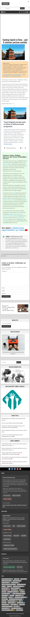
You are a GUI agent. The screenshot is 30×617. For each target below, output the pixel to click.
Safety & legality (16, 495)
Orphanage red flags (9, 545)
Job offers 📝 (5, 599)
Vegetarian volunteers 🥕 (16, 608)
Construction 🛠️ (5, 588)
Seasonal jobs (7, 539)
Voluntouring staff (16, 236)
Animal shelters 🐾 (6, 582)
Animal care (16, 579)
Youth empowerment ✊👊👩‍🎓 (8, 610)
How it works (7, 495)
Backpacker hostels (21, 584)
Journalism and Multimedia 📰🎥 (16, 599)
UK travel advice (17, 74)
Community (9, 586)
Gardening (12, 595)
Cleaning (3, 586)
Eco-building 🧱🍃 (6, 590)
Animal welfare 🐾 (15, 582)
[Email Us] (27, 12)
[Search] (29, 12)
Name (3, 287)
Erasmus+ (22, 592)
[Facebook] (21, 12)
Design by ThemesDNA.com (15, 615)
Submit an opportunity (9, 567)
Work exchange (6, 505)
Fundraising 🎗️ (5, 595)
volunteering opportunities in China (13, 228)
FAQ (14, 526)
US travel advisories (8, 74)
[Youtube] (25, 12)
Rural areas (22, 604)
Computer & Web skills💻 (18, 586)
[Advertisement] (15, 27)
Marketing (4, 601)
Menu (4, 12)
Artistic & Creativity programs (9, 584)
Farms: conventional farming (19, 593)
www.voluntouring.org (11, 246)
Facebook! (15, 247)
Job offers (19, 505)
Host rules (19, 567)
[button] (15, 308)
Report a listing (7, 498)
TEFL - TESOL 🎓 (17, 606)
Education (4, 592)
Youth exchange (19, 610)
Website (4, 293)
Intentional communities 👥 (21, 597)
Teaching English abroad (7, 606)
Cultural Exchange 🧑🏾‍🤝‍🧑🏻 (15, 588)
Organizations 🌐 (21, 603)
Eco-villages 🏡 (14, 590)
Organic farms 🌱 (12, 603)
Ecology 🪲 (21, 590)
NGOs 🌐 (20, 601)
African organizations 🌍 (7, 579)
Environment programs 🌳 (13, 592)
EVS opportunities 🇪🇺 (6, 593)
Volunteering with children (10, 548)
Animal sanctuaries (17, 581)
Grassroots (4, 597)
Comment (4, 271)
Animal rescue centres (6, 581)
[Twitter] (19, 12)
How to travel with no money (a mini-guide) (12, 423)
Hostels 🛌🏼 (11, 597)
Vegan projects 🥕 (6, 608)
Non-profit (13, 505)
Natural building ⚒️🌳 (12, 601)
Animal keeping (24, 579)
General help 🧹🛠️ (19, 595)
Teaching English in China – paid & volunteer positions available (15, 41)
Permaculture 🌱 (5, 604)
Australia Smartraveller (15, 76)
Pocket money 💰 (14, 604)
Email (3, 290)
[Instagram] (23, 12)
